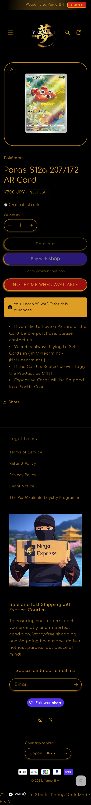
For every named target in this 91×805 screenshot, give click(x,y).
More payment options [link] (45, 271)
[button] (10, 32)
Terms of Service (25, 452)
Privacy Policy (22, 475)
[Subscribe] (75, 685)
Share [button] (14, 402)
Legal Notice (21, 486)
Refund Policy (22, 463)
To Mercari (76, 5)
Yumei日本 (52, 780)
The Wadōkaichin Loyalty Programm (44, 498)
